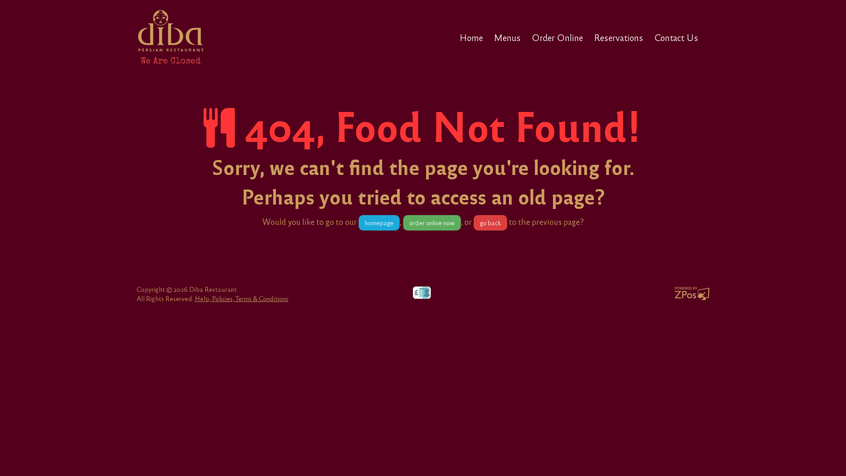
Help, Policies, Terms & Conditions (241, 298)
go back (490, 223)
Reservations (618, 37)
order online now (432, 223)
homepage (379, 223)
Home (471, 37)
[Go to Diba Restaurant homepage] (171, 31)
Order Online (557, 37)
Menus (507, 37)
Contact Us (676, 37)
